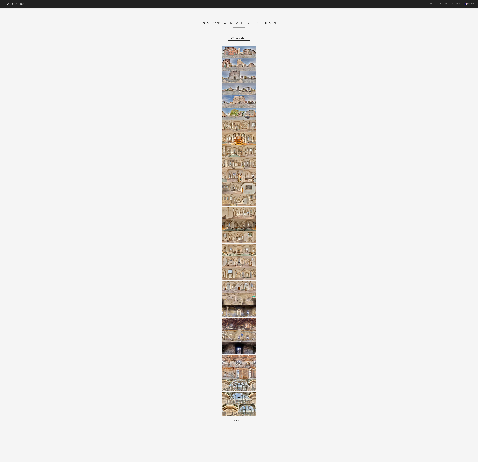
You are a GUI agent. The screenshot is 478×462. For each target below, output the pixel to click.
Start (432, 4)
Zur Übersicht (239, 38)
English (470, 4)
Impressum (456, 4)
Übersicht (239, 420)
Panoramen (443, 4)
